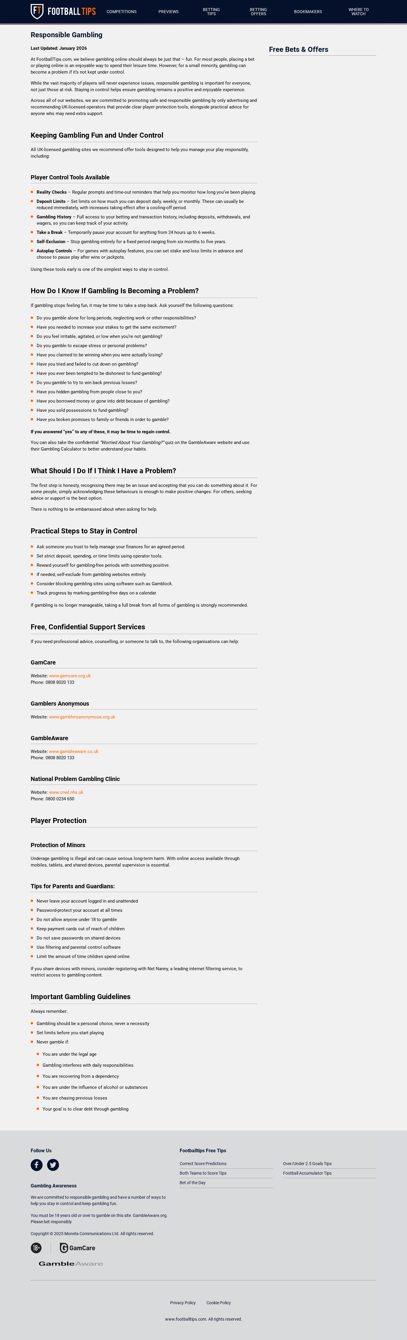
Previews (168, 11)
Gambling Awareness (54, 1186)
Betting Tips (211, 11)
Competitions (121, 11)
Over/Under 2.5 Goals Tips (307, 1163)
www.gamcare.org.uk (70, 675)
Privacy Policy (183, 1302)
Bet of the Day (193, 1182)
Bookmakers (308, 11)
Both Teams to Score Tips (203, 1173)
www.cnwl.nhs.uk (66, 792)
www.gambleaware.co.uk (74, 751)
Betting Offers (258, 11)
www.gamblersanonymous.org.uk (82, 717)
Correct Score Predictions (203, 1163)
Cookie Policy (218, 1302)
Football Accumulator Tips (307, 1173)
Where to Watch (359, 11)
